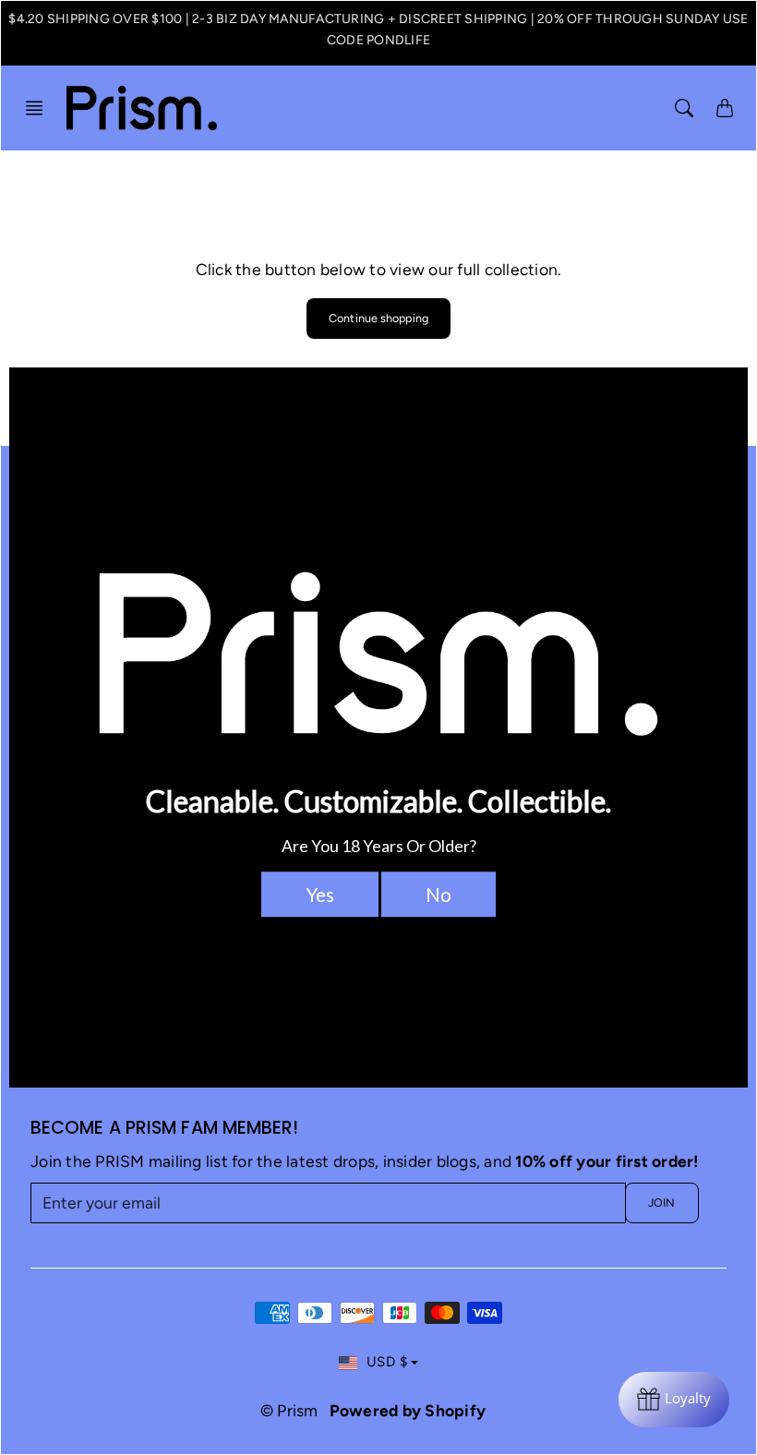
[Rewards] (674, 1399)
